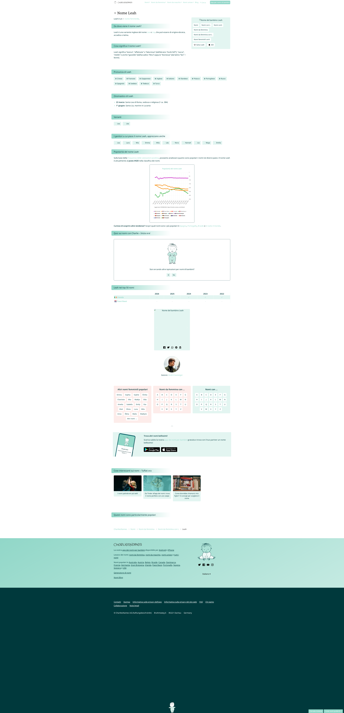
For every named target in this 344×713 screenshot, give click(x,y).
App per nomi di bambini (220, 2)
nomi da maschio (153, 555)
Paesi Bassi (157, 565)
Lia (153, 32)
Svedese (133, 83)
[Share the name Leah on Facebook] (164, 347)
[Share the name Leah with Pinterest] (176, 347)
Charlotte (121, 399)
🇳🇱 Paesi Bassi (120, 301)
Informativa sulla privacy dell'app (147, 602)
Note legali (134, 605)
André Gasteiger (175, 375)
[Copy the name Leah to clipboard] (180, 347)
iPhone (171, 550)
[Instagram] (212, 564)
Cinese (119, 78)
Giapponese (145, 78)
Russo (222, 78)
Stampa (126, 602)
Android (162, 550)
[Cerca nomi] (200, 2)
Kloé (121, 409)
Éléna (127, 414)
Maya (208, 143)
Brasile (201, 226)
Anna (119, 414)
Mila (158, 143)
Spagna (183, 226)
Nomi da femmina (158, 2)
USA (124, 568)
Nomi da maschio (174, 2)
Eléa (145, 399)
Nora (177, 143)
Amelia (120, 404)
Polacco (196, 78)
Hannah (188, 143)
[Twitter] (199, 564)
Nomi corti (218, 25)
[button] (157, 327)
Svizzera (117, 568)
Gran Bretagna (137, 565)
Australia (133, 562)
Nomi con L (206, 25)
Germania (125, 565)
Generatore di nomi (122, 572)
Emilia (218, 143)
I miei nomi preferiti (332, 711)
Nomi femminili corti (202, 39)
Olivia (128, 409)
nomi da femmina (137, 555)
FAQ (201, 602)
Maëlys (137, 399)
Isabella (129, 404)
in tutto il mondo (213, 226)
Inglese (159, 78)
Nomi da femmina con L (203, 35)
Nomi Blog (118, 577)
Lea (148, 32)
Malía (134, 414)
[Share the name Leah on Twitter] (168, 347)
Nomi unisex (188, 2)
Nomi (147, 2)
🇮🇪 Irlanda (119, 297)
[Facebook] (203, 564)
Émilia (145, 395)
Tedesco (145, 83)
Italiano (171, 78)
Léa (127, 124)
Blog (196, 2)
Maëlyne (143, 414)
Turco (157, 83)
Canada (161, 562)
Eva (145, 404)
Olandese (184, 78)
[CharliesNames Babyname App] (123, 2)
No (174, 275)
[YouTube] (208, 564)
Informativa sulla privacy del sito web (180, 602)
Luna (136, 409)
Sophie (136, 395)
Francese (131, 78)
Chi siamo (209, 602)
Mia (137, 143)
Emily (138, 404)
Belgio (147, 562)
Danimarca (171, 562)
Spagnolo (120, 83)
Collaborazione (120, 605)
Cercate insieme (316, 711)
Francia (117, 565)
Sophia (127, 395)
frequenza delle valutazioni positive (143, 158)
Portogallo (192, 226)
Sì (168, 275)
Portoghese (210, 78)
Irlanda (148, 565)
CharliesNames (120, 529)
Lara (128, 143)
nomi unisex (167, 555)
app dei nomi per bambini (176, 440)
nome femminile (132, 18)
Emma (147, 143)
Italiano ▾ (206, 574)
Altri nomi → (132, 419)
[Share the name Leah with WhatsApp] (172, 347)
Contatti (117, 602)
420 (212, 45)
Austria (141, 562)
